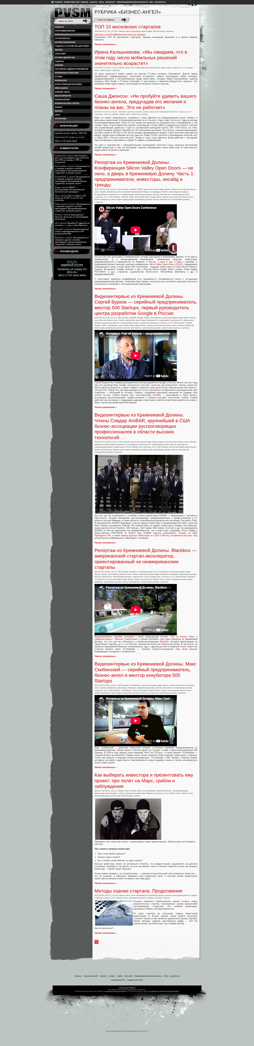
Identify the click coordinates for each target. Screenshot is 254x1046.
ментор (156, 194)
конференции (128, 194)
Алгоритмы (60, 119)
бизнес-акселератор (180, 189)
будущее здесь (62, 92)
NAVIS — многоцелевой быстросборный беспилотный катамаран (70, 189)
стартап (182, 112)
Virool (183, 646)
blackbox (133, 572)
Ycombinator (112, 325)
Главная (58, 2)
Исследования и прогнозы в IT (108, 194)
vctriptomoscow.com (181, 535)
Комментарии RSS (135, 980)
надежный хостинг (72, 263)
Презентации (158, 31)
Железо (58, 111)
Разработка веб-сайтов (67, 103)
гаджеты (59, 61)
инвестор (136, 114)
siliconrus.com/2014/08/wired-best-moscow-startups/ (120, 34)
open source (61, 88)
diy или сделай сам (65, 58)
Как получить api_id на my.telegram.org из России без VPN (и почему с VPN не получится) (72, 159)
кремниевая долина (143, 194)
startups (138, 112)
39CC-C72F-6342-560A (66, 141)
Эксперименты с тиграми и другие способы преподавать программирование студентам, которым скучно (72, 169)
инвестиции (166, 68)
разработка (61, 80)
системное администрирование (71, 69)
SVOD (139, 189)
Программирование (65, 31)
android (59, 65)
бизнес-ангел (125, 31)
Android (84, 2)
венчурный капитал (181, 895)
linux (57, 115)
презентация (111, 793)
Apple (101, 2)
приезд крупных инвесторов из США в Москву (145, 535)
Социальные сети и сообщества (128, 447)
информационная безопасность (72, 35)
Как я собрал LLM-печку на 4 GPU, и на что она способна (70, 198)
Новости (59, 27)
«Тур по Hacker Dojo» (182, 636)
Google (93, 2)
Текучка (59, 50)
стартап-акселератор (148, 323)
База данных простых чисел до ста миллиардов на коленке (71, 217)
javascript (60, 54)
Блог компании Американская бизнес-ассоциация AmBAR (142, 192)
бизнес (168, 189)
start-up (130, 112)
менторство (165, 194)
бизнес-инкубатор (108, 192)
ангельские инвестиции (153, 189)
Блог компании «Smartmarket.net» (157, 791)
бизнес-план (136, 791)
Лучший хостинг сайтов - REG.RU (71, 133)
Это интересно (62, 38)
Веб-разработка (63, 96)
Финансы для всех (154, 793)
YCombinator (155, 318)
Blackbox (164, 641)
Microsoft (110, 2)
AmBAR (132, 189)
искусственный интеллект (68, 84)
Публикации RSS (118, 980)
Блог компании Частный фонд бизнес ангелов (152, 895)
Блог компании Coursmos (166, 112)
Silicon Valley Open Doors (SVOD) (166, 264)
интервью (184, 192)
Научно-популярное (65, 42)
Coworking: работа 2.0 (147, 572)
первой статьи (181, 901)
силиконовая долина (180, 194)
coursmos (122, 112)
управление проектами (66, 73)
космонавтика (62, 100)
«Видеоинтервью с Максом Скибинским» (116, 639)
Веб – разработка (157, 2)
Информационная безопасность (132, 2)
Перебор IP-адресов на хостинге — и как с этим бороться (72, 224)
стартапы (169, 31)
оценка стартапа (154, 898)
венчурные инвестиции (142, 31)
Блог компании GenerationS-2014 (145, 68)
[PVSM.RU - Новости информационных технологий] (72, 14)
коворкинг (173, 574)
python (58, 77)
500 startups (123, 189)
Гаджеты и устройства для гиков (72, 46)
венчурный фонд (180, 791)
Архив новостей (71, 2)
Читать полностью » (106, 44)
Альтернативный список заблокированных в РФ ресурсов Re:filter (72, 231)
